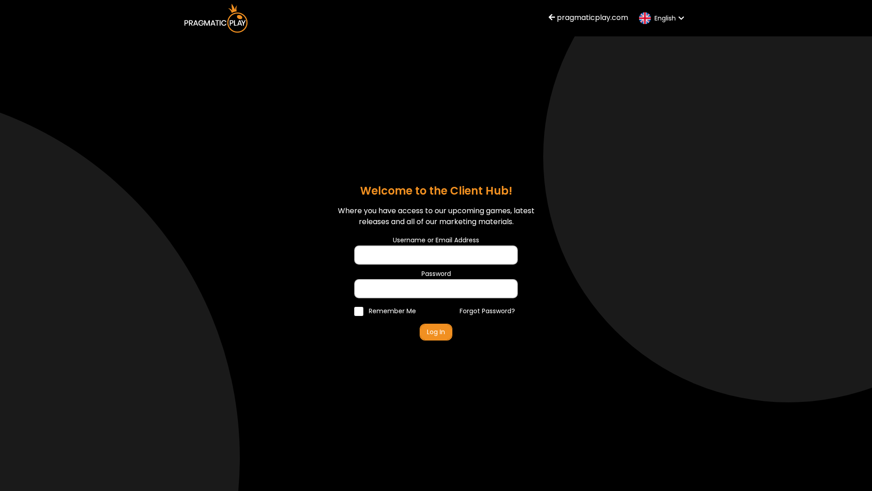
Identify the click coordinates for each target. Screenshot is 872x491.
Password (436, 273)
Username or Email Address (436, 240)
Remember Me (391, 311)
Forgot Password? (487, 311)
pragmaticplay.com (591, 17)
